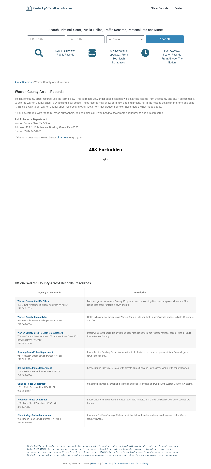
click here (62, 137)
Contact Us (107, 463)
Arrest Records (23, 82)
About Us (95, 463)
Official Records (159, 8)
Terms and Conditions (124, 463)
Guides (178, 8)
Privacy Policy (142, 463)
